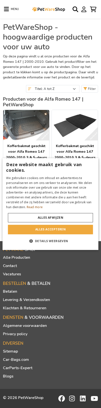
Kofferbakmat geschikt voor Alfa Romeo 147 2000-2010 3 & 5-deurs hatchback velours (74, 154)
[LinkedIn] (83, 398)
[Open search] (76, 9)
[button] (50, 241)
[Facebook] (62, 398)
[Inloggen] (84, 9)
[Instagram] (72, 398)
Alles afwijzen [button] (50, 217)
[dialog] (50, 204)
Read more (35, 207)
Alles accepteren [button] (50, 229)
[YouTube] (94, 398)
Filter (91, 88)
